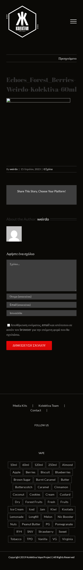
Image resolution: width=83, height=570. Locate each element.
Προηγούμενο (68, 58)
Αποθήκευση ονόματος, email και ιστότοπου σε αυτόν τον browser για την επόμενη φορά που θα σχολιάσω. (39, 329)
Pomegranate (64, 524)
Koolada (67, 509)
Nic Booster (65, 516)
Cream (50, 494)
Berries (30, 472)
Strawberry (46, 531)
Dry (17, 502)
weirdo (14, 169)
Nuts (13, 524)
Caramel (43, 487)
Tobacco (15, 539)
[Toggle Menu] (74, 21)
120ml (38, 465)
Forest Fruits (33, 502)
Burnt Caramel (46, 479)
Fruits (64, 502)
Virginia (67, 539)
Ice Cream (17, 509)
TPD (30, 539)
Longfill (34, 516)
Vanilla (42, 539)
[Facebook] (35, 435)
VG (55, 539)
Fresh (51, 502)
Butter (65, 479)
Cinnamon (61, 487)
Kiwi (53, 509)
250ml (52, 465)
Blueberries (62, 472)
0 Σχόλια (48, 169)
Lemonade (16, 516)
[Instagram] (41, 435)
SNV (30, 531)
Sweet (63, 531)
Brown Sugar (22, 479)
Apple (16, 472)
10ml (13, 465)
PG (48, 524)
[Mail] (47, 435)
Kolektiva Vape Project (39, 557)
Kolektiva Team (49, 405)
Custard (65, 494)
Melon (48, 516)
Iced (31, 509)
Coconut (18, 494)
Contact (35, 410)
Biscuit (45, 472)
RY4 (19, 531)
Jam (42, 509)
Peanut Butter (31, 524)
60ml (25, 465)
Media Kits (20, 405)
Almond (67, 465)
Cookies (35, 494)
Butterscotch (23, 487)
